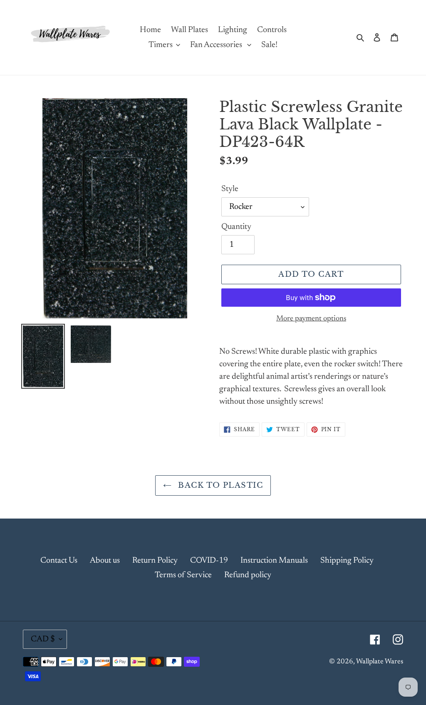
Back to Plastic (219, 485)
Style (229, 189)
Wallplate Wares (379, 661)
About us (105, 560)
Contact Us (58, 560)
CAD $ (43, 639)
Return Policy (155, 560)
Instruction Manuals (274, 560)
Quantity (236, 227)
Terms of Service (183, 575)
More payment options (311, 319)
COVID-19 (209, 560)
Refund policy (247, 575)
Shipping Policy (347, 560)
